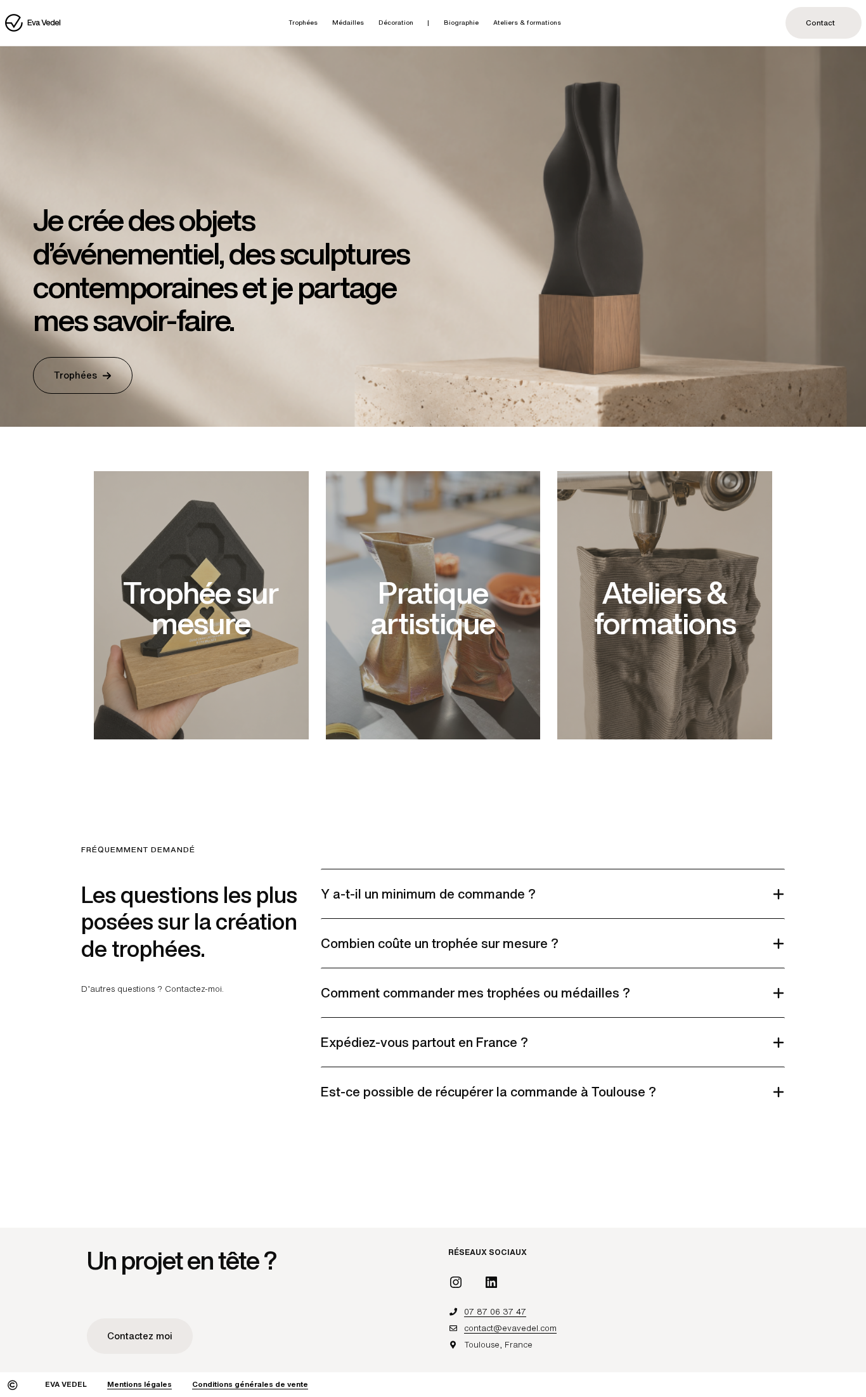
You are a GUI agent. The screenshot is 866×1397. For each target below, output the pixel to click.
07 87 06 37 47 (495, 1312)
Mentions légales (139, 1384)
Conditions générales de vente (250, 1384)
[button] (82, 375)
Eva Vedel (43, 22)
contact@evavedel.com (510, 1328)
